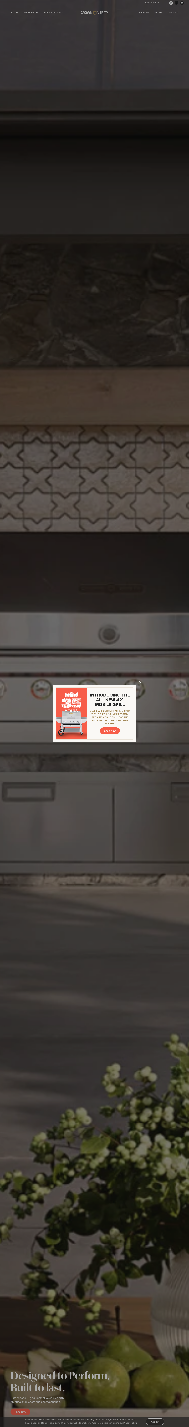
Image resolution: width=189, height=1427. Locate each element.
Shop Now (110, 730)
